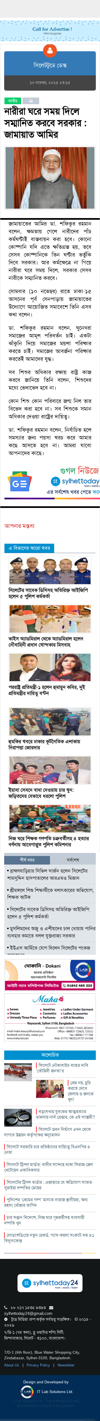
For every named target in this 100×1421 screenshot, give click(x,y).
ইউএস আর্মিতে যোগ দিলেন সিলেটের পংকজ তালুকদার (48, 952)
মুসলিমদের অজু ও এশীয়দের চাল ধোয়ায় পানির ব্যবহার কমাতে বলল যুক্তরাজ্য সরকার (51, 932)
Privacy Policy (39, 1365)
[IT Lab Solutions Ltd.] (50, 975)
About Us (12, 1365)
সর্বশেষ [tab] (73, 860)
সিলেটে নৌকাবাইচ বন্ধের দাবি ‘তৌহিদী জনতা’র (62, 1068)
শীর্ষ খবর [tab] (27, 860)
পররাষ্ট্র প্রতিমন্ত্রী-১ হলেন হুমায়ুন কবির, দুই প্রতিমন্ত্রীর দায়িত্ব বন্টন (47, 690)
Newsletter (66, 1365)
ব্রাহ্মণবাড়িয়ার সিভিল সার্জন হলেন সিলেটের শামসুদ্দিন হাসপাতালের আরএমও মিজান (47, 874)
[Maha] (50, 1017)
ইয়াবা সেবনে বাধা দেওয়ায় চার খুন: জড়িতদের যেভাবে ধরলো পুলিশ (41, 793)
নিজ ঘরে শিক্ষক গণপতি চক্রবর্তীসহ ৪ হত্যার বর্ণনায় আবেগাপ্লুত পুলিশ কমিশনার (49, 841)
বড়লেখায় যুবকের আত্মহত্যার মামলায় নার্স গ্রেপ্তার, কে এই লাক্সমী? (65, 1114)
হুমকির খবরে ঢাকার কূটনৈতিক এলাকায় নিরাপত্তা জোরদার (44, 744)
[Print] (31, 100)
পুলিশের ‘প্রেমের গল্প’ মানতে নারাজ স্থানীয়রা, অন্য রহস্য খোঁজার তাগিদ (46, 1202)
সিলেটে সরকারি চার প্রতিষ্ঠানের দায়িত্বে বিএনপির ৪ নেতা (47, 1149)
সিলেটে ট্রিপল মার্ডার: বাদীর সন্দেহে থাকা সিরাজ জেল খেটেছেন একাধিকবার (48, 1167)
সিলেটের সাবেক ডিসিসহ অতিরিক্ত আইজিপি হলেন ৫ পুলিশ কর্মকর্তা (48, 593)
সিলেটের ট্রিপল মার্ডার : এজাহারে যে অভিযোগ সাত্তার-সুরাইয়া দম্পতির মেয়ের (48, 1185)
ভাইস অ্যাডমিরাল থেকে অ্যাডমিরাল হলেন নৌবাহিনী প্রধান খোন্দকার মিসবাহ (46, 641)
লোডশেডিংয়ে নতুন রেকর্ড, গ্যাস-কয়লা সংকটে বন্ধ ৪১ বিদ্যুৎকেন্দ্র (49, 1238)
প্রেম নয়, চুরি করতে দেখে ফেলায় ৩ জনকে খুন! (81, 1091)
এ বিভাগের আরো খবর (29, 548)
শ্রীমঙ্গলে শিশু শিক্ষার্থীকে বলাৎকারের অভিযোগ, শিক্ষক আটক (50, 894)
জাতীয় (12, 100)
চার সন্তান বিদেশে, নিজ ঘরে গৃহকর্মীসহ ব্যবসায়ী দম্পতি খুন (44, 1220)
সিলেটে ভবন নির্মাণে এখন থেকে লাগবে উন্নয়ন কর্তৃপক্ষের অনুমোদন (47, 1132)
